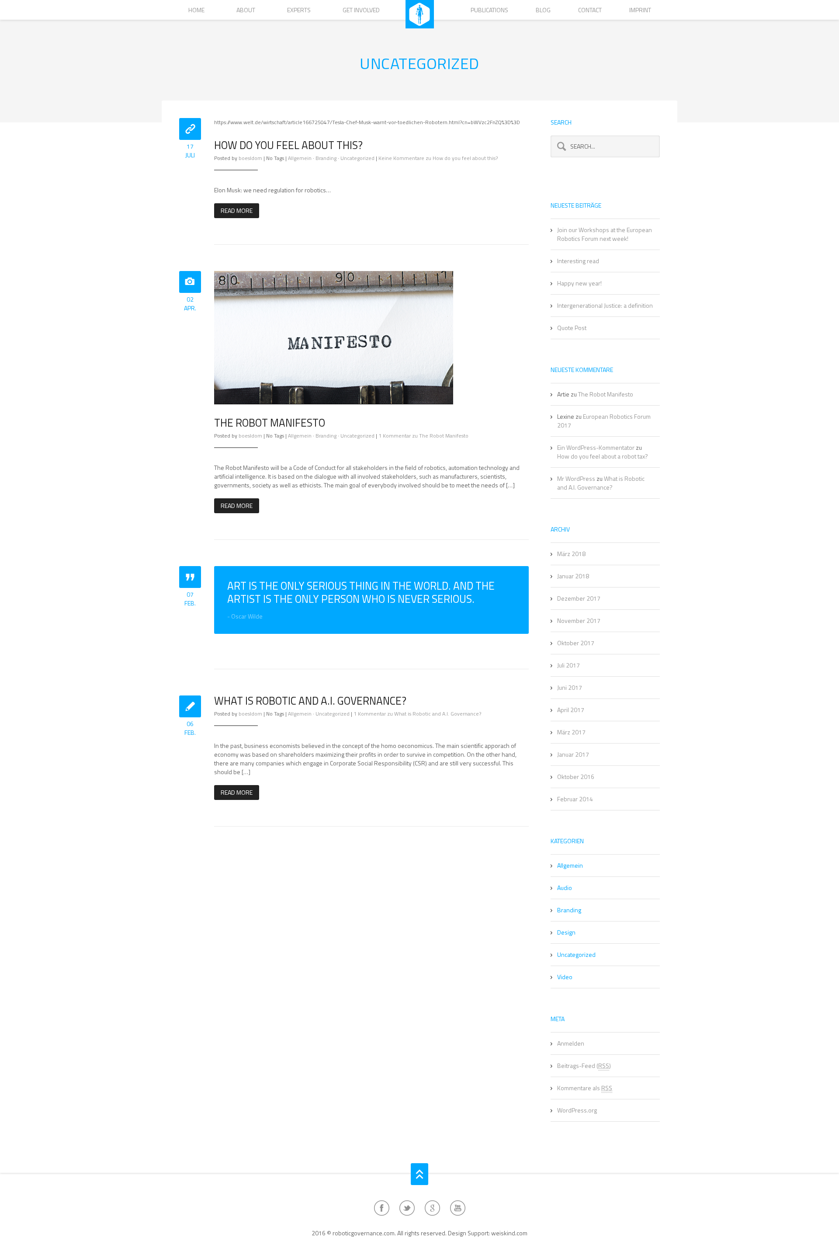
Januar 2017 (573, 754)
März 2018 (571, 553)
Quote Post (571, 327)
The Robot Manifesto (269, 422)
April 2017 (570, 709)
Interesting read (578, 260)
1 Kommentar (423, 435)
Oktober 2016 (575, 776)
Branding (325, 158)
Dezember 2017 (578, 598)
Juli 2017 (568, 665)
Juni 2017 (569, 687)
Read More (237, 210)
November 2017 (578, 620)
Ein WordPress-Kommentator (595, 447)
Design (566, 932)
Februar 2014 (575, 798)
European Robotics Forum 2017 (604, 421)
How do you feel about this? (288, 145)
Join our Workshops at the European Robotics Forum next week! (604, 234)
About (245, 9)
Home (196, 9)
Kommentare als (584, 1087)
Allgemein (300, 158)
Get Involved (361, 9)
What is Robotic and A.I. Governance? (310, 700)
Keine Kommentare (438, 158)
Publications (489, 9)
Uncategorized (357, 158)
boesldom (250, 158)
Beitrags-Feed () (584, 1065)
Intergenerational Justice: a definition (605, 305)
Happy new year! (579, 283)
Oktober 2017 (575, 642)
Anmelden (570, 1043)
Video (564, 976)
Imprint (640, 9)
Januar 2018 (573, 576)
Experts (299, 9)
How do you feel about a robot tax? (602, 456)
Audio (564, 887)
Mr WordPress (576, 478)
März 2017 (571, 732)
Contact (590, 9)
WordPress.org (577, 1110)
